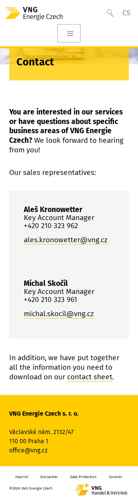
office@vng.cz (28, 450)
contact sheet (89, 376)
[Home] (40, 13)
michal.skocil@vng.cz (59, 313)
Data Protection (83, 477)
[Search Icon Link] (110, 13)
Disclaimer (49, 477)
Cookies (115, 477)
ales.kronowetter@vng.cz (65, 239)
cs (126, 12)
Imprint (21, 477)
